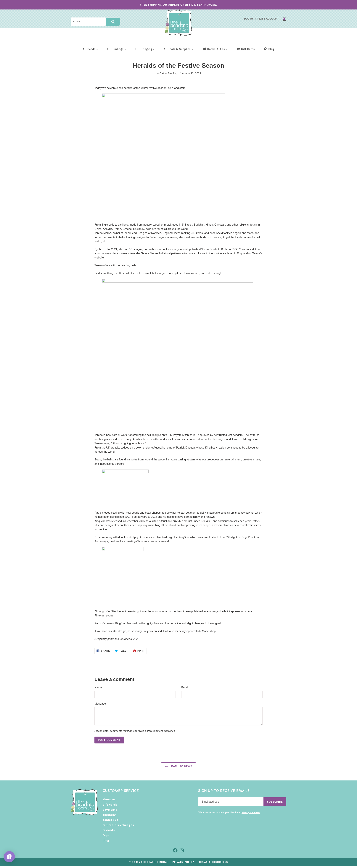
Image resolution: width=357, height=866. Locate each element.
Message (100, 703)
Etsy (239, 253)
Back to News (181, 766)
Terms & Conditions (213, 862)
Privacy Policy (183, 862)
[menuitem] (90, 48)
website (99, 257)
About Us (109, 799)
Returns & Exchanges (118, 825)
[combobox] (88, 21)
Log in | (249, 18)
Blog (106, 840)
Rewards (109, 830)
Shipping (109, 815)
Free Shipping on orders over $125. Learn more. (178, 4)
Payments (110, 810)
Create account (267, 18)
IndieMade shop (206, 631)
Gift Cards (110, 804)
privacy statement (250, 812)
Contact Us (111, 820)
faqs (106, 835)
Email (184, 687)
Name (98, 687)
